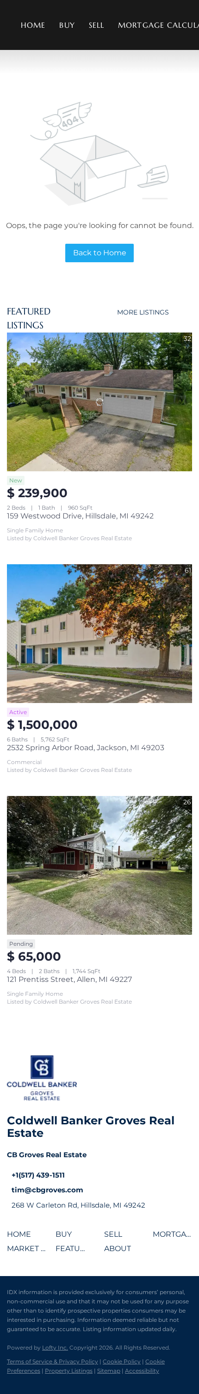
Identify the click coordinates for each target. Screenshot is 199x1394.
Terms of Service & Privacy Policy (52, 1361)
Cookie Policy (122, 1361)
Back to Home (99, 252)
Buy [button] (67, 25)
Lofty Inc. (55, 1347)
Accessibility (142, 1370)
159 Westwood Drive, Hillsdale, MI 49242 (80, 516)
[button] (21, 1237)
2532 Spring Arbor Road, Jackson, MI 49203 (85, 747)
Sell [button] (96, 25)
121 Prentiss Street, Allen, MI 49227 (69, 979)
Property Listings (69, 1370)
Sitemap (108, 1370)
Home (33, 25)
